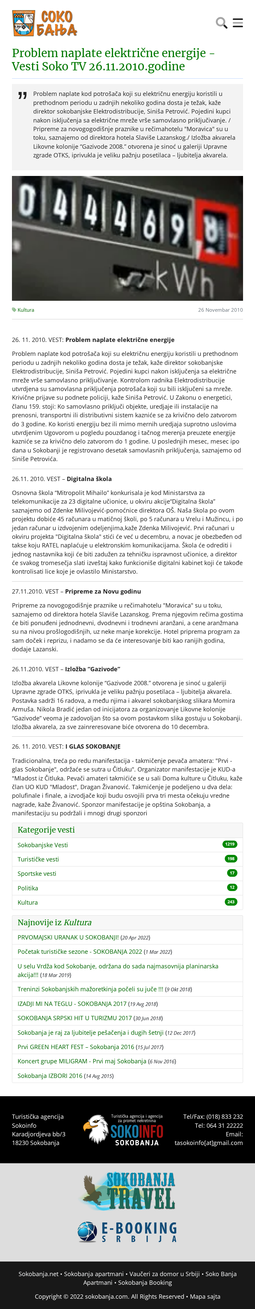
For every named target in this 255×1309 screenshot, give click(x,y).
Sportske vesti (37, 873)
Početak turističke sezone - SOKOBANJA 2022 (80, 951)
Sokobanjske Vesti (43, 845)
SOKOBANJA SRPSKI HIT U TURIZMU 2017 (75, 1018)
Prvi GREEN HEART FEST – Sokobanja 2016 (76, 1047)
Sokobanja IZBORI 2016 (50, 1076)
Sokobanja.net (38, 1274)
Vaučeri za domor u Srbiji (164, 1274)
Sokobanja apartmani (94, 1274)
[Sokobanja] (127, 1195)
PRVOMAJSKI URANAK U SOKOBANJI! (68, 937)
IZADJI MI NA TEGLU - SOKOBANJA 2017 (72, 1004)
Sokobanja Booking (145, 1282)
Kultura (25, 309)
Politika (28, 888)
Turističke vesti (38, 859)
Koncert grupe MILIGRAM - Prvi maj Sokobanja (82, 1061)
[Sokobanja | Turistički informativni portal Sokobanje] (45, 23)
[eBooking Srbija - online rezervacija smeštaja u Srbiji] (127, 1237)
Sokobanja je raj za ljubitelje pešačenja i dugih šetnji (91, 1032)
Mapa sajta (205, 1296)
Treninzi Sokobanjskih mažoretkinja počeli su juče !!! (90, 989)
